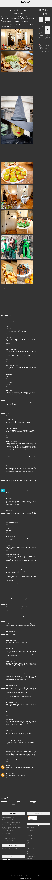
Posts (30, 816)
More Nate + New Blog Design (8, 840)
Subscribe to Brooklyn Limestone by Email (47, 48)
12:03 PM (12, 773)
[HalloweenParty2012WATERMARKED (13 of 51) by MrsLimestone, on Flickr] (9, 197)
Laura (7, 498)
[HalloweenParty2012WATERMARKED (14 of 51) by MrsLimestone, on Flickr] (25, 197)
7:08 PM (15, 410)
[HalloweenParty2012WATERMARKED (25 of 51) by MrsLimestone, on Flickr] (9, 247)
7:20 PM (19, 441)
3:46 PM (15, 702)
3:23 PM (13, 661)
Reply (7, 322)
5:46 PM (10, 730)
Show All (42, 56)
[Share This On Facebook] (5, 308)
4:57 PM (14, 319)
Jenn (7, 510)
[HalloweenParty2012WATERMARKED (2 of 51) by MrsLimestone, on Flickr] (17, 39)
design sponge (30, 828)
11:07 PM (10, 749)
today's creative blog (31, 855)
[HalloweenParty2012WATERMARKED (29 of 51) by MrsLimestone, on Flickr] (25, 247)
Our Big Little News (6, 833)
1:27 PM (15, 567)
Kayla (7, 337)
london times (29, 835)
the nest (28, 853)
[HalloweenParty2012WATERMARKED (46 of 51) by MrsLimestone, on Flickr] (9, 273)
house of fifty (29, 838)
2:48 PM (12, 622)
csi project (29, 842)
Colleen (7, 390)
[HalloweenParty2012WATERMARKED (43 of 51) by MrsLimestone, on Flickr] (25, 222)
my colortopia (30, 846)
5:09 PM (10, 337)
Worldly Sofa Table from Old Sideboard (10, 819)
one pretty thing (30, 850)
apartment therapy (30, 827)
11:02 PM (10, 498)
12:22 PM (16, 719)
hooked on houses (31, 833)
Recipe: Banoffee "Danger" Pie (8, 817)
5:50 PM (19, 740)
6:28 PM (11, 390)
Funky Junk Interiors (41, 33)
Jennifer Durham (10, 365)
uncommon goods (31, 856)
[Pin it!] (9, 308)
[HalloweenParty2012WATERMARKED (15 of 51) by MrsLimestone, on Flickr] (9, 222)
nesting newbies (30, 848)
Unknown (8, 765)
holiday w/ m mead (31, 832)
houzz (28, 840)
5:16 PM (14, 349)
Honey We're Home (40, 46)
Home (18, 802)
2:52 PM (15, 631)
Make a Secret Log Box (6, 835)
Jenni (7, 597)
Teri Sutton (8, 327)
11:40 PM (13, 520)
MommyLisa (9, 374)
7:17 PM (16, 428)
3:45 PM (15, 685)
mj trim (28, 845)
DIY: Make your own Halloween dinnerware (11, 822)
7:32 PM (16, 614)
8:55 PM (10, 489)
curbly (28, 843)
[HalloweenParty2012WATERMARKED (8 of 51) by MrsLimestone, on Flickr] (17, 173)
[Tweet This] (7, 308)
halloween (21, 308)
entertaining (16, 308)
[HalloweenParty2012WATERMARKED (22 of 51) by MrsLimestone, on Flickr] (17, 120)
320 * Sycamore (41, 40)
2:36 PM (10, 597)
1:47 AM (11, 648)
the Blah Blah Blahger (11, 589)
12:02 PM (12, 765)
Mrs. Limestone (9, 567)
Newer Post (4, 802)
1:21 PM (17, 554)
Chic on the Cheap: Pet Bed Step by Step (10, 824)
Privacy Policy (38, 875)
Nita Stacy (8, 401)
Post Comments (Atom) (11, 804)
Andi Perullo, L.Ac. (10, 614)
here (15, 848)
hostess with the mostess (32, 837)
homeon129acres (10, 719)
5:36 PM (16, 365)
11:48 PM (14, 640)
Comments (31, 819)
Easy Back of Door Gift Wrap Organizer (10, 830)
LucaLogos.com (28, 878)
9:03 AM (13, 536)
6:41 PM (12, 401)
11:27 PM (10, 510)
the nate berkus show (31, 851)
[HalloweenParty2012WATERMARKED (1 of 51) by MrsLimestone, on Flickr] (17, 62)
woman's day (29, 858)
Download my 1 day (6, 848)
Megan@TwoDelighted (11, 441)
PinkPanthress (9, 349)
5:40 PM (13, 374)
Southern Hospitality (41, 26)
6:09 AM (9, 528)
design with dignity (31, 830)
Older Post (33, 802)
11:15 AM (8, 545)
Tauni (7, 489)
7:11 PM (11, 419)
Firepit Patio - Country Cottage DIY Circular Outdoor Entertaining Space (13, 828)
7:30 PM (18, 454)
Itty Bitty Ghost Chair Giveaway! (8, 838)
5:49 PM (10, 382)
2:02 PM (18, 589)
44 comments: (30, 308)
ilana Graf (8, 622)
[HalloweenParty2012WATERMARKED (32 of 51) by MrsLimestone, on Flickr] (25, 273)
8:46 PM (15, 477)
